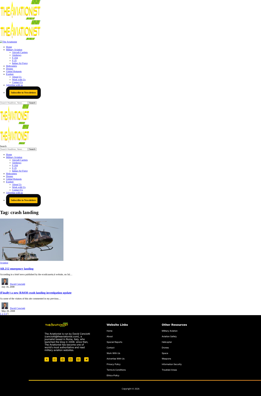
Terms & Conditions (116, 369)
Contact (110, 347)
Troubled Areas (169, 369)
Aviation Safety (169, 336)
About (110, 336)
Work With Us (113, 353)
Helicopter (167, 342)
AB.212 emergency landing (17, 268)
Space (165, 353)
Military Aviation (169, 330)
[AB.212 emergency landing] (31, 260)
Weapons (166, 358)
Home (109, 330)
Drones (165, 347)
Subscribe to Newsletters (23, 92)
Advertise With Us (115, 358)
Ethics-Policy (113, 375)
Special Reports (114, 342)
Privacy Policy (114, 364)
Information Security (172, 364)
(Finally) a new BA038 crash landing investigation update (35, 292)
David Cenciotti (17, 284)
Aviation (4, 262)
